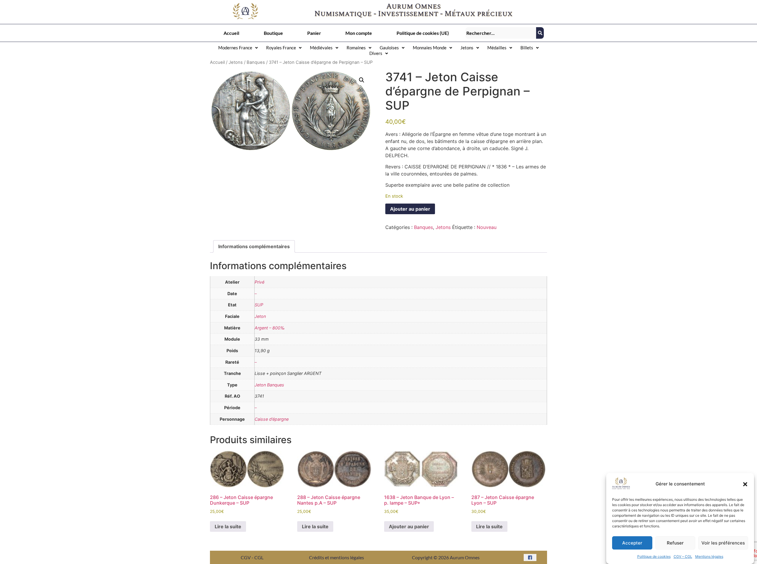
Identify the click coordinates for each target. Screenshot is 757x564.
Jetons (466, 47)
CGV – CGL (683, 556)
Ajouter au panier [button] (409, 526)
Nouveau (486, 227)
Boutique (273, 33)
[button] (745, 484)
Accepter (632, 543)
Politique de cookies (654, 556)
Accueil (231, 33)
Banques (256, 62)
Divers (375, 53)
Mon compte (358, 33)
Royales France (281, 47)
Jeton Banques (269, 384)
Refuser (675, 543)
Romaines (356, 47)
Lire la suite (228, 526)
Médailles (497, 47)
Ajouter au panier (410, 209)
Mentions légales (709, 556)
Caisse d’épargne (272, 419)
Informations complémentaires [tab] (254, 246)
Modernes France (235, 47)
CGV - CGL (252, 557)
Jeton (260, 316)
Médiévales (321, 47)
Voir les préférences (723, 543)
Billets (526, 47)
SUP (259, 304)
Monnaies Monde (430, 47)
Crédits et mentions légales (336, 557)
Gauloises (389, 47)
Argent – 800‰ (270, 327)
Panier (314, 33)
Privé (259, 282)
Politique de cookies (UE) (423, 33)
